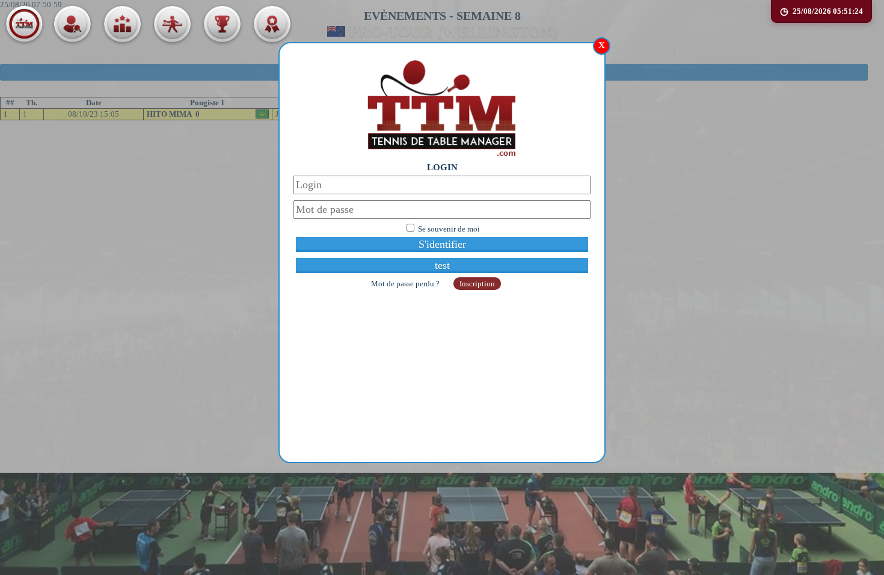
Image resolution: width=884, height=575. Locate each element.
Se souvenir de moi (449, 228)
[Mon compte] (72, 24)
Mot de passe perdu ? (406, 283)
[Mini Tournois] (272, 24)
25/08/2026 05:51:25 (828, 11)
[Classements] (122, 24)
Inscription (477, 283)
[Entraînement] (172, 24)
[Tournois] (222, 24)
